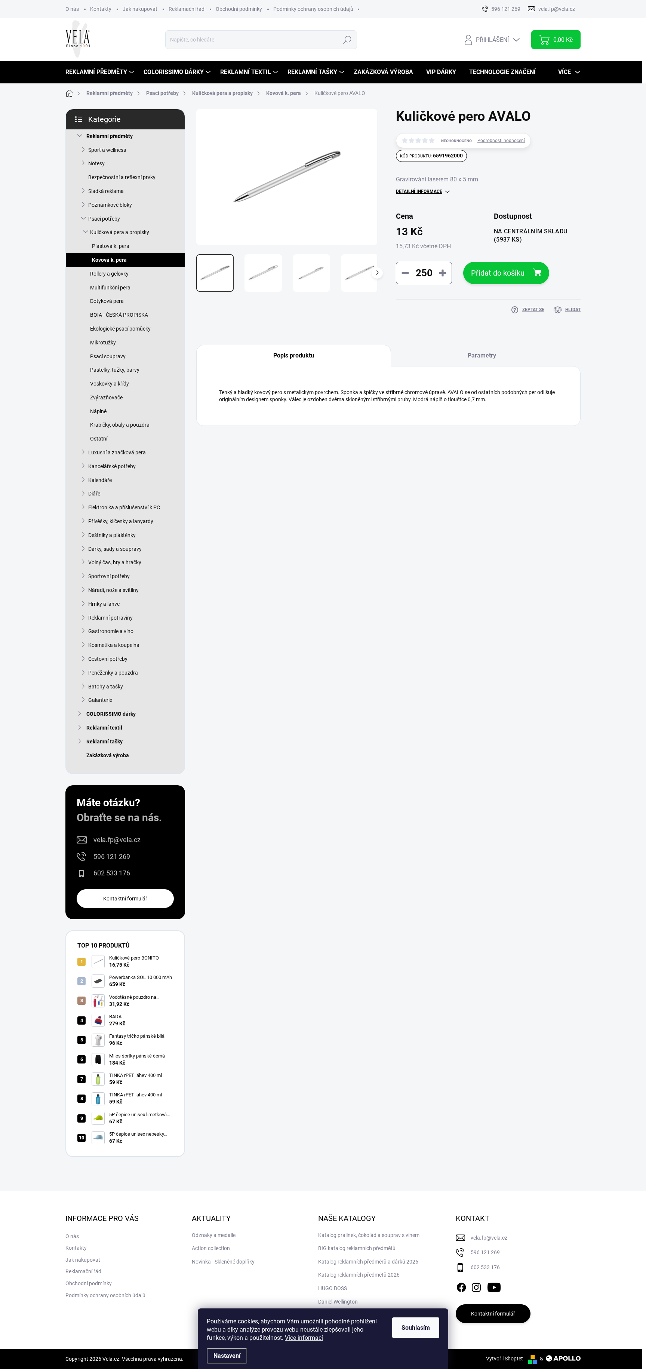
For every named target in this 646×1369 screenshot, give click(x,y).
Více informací (304, 1337)
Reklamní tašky (104, 742)
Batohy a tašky (105, 687)
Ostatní (98, 439)
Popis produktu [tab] (293, 355)
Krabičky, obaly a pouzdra (120, 425)
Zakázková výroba (107, 755)
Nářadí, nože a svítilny (113, 590)
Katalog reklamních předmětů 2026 (359, 1275)
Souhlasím (416, 1327)
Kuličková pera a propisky (119, 232)
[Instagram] (476, 1286)
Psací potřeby (104, 219)
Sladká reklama (106, 191)
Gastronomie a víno (110, 631)
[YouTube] (494, 1286)
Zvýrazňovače (106, 397)
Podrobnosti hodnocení (501, 140)
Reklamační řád (186, 9)
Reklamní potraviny (110, 618)
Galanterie (100, 700)
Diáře (94, 494)
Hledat (347, 40)
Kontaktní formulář (125, 899)
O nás (72, 9)
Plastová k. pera (110, 246)
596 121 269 (111, 856)
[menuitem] (100, 72)
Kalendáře (100, 480)
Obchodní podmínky (239, 9)
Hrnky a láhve (104, 604)
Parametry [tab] (482, 355)
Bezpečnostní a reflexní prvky (122, 177)
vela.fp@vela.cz (117, 840)
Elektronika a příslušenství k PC (124, 507)
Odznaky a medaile (214, 1235)
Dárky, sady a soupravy (115, 549)
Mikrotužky (103, 343)
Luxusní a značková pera (117, 452)
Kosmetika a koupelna (113, 645)
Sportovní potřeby (109, 576)
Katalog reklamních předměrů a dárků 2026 (368, 1262)
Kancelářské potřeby (112, 466)
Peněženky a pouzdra (113, 673)
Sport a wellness (107, 150)
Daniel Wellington (338, 1302)
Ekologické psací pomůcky (120, 329)
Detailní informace (419, 191)
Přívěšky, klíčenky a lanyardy (120, 521)
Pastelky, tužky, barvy (114, 370)
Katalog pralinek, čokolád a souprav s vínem (368, 1235)
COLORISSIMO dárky (111, 714)
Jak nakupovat (140, 9)
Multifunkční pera (110, 288)
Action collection (211, 1248)
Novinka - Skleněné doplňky (223, 1262)
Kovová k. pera (109, 260)
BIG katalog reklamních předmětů (357, 1248)
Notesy (96, 163)
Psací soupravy (108, 356)
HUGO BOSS (332, 1288)
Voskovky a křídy (109, 384)
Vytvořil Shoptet (504, 1359)
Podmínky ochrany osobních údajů (313, 9)
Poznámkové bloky (110, 205)
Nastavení (226, 1355)
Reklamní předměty (109, 136)
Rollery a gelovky (109, 274)
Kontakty (100, 9)
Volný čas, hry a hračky (114, 562)
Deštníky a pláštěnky (112, 535)
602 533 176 (111, 873)
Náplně (98, 411)
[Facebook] (461, 1286)
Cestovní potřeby (107, 659)
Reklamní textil (104, 728)
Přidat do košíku (498, 272)
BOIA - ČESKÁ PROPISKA (119, 315)
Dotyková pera (107, 301)
